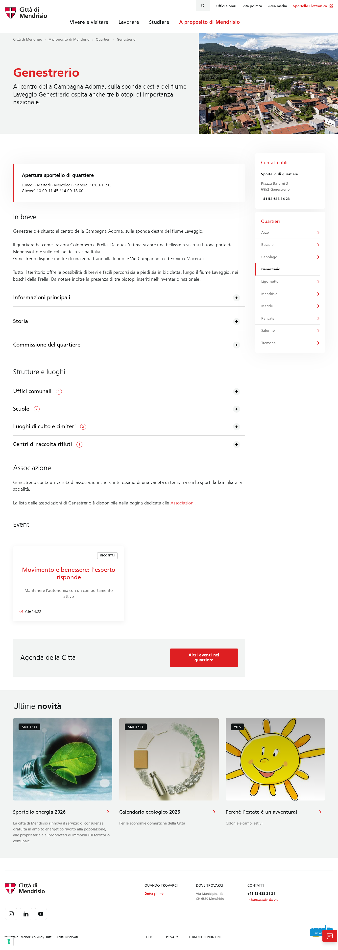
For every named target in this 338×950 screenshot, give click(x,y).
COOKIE (150, 937)
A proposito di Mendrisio (209, 22)
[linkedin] (26, 914)
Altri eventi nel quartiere (204, 657)
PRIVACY (172, 937)
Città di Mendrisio (27, 39)
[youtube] (41, 914)
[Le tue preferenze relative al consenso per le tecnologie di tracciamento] (8, 941)
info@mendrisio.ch (262, 900)
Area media (277, 6)
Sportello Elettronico (310, 6)
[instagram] (11, 914)
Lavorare (129, 22)
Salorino (268, 330)
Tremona (268, 343)
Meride (267, 306)
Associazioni (182, 503)
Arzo (265, 232)
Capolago (269, 257)
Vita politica (252, 6)
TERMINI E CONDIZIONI (204, 937)
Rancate (267, 318)
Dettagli (151, 894)
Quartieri (103, 39)
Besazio (267, 245)
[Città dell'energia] (321, 932)
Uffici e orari (226, 6)
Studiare (159, 22)
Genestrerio (270, 269)
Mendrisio (269, 294)
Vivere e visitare (89, 22)
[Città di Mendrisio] (26, 16)
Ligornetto (270, 281)
